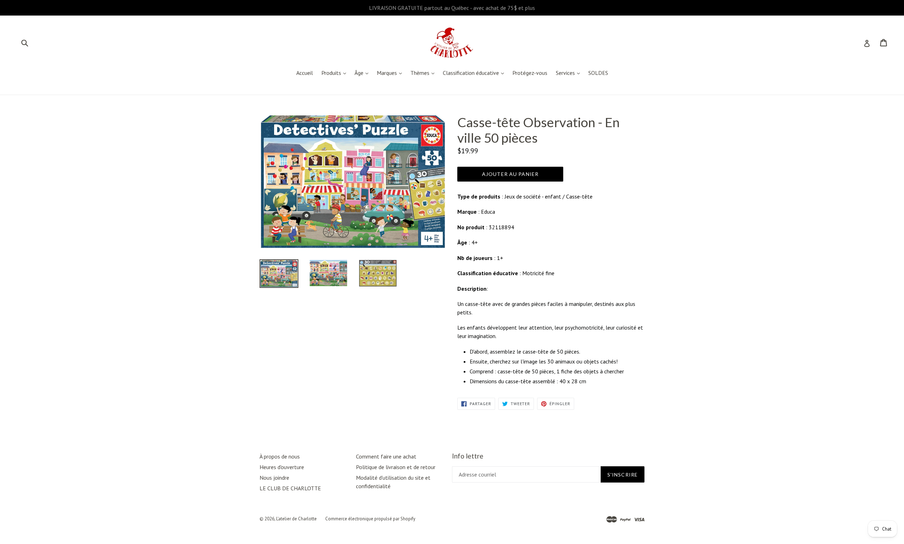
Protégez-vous (529, 72)
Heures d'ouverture (282, 467)
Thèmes (424, 72)
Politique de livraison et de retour (395, 467)
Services (569, 72)
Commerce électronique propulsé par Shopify (370, 519)
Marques (391, 72)
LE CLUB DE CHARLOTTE (290, 488)
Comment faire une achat (386, 456)
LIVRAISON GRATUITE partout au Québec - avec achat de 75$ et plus (452, 7)
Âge (363, 72)
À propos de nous (280, 456)
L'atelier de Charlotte (296, 519)
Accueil (304, 72)
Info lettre (467, 456)
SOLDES (598, 72)
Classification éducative (475, 72)
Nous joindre (274, 477)
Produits (335, 72)
